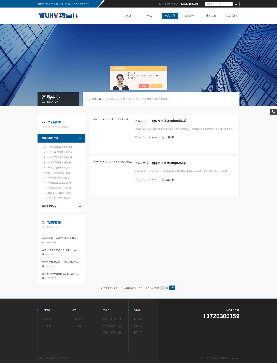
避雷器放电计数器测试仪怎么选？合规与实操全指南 (61, 274)
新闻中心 (190, 15)
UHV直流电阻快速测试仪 (58, 198)
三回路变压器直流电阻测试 (156, 99)
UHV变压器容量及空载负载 (59, 157)
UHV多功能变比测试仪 (57, 167)
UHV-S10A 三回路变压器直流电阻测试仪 (161, 120)
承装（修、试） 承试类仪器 (114, 319)
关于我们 (149, 15)
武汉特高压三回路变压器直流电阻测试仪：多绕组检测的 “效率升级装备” (61, 238)
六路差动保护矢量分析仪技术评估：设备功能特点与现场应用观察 (61, 262)
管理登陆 (223, 358)
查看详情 (170, 137)
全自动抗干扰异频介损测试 (59, 172)
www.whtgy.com (80, 3)
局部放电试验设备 (112, 332)
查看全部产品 (49, 206)
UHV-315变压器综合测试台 (59, 152)
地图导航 (137, 332)
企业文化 (46, 326)
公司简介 (46, 319)
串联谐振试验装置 (112, 326)
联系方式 (137, 326)
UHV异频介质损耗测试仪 (58, 177)
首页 (128, 15)
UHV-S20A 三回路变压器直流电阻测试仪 (161, 163)
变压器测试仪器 (131, 99)
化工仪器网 (212, 358)
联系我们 (231, 15)
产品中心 (170, 15)
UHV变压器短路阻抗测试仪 (59, 182)
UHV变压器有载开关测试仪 (59, 187)
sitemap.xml (234, 358)
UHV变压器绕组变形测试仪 (59, 147)
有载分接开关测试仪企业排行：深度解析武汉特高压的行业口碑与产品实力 (61, 250)
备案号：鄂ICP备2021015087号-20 (54, 358)
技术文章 (211, 15)
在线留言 (137, 319)
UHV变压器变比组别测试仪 (59, 162)
